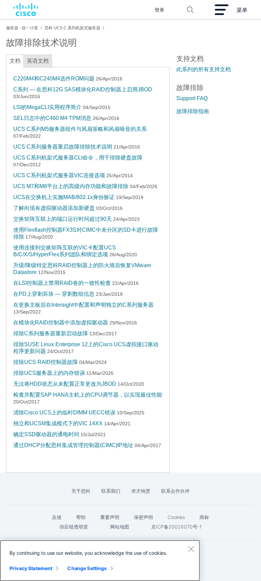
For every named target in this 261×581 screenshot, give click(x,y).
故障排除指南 (192, 111)
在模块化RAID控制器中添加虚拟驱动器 (60, 322)
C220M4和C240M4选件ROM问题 (53, 78)
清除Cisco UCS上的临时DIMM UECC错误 (64, 412)
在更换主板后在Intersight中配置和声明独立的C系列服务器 (83, 305)
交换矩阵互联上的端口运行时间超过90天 (62, 219)
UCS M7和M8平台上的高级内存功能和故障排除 (70, 186)
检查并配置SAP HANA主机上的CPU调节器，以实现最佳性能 (87, 395)
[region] (100, 560)
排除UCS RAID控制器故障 (45, 362)
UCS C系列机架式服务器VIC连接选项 (59, 175)
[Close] (191, 549)
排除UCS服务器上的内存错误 (49, 373)
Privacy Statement (31, 568)
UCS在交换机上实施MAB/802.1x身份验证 (64, 197)
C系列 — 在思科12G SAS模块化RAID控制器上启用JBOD (82, 89)
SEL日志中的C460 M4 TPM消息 (52, 118)
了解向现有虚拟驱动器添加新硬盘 (54, 208)
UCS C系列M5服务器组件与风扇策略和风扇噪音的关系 (80, 129)
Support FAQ (192, 98)
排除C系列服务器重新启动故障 (50, 333)
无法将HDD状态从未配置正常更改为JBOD (64, 384)
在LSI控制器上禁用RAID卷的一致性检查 (62, 283)
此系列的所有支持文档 (203, 69)
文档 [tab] (15, 61)
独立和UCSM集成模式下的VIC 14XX (58, 423)
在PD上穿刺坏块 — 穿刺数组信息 (53, 294)
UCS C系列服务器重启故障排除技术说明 (62, 147)
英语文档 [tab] (38, 61)
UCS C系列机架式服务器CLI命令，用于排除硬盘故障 (77, 157)
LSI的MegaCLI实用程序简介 (48, 107)
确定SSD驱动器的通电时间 (46, 434)
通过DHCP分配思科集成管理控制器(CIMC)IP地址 (73, 445)
